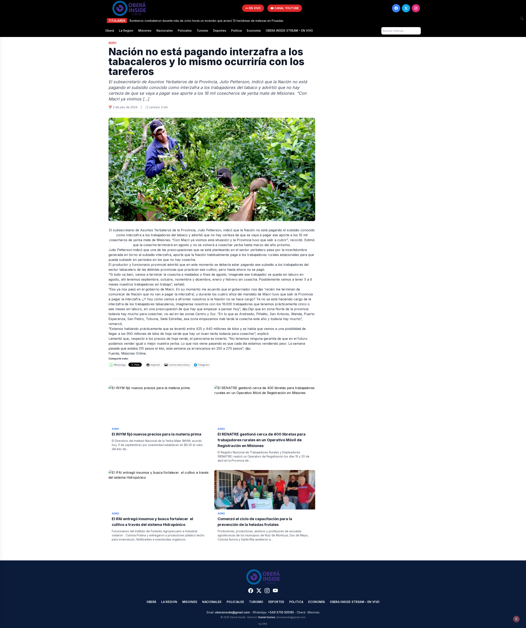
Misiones (144, 30)
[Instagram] (416, 8)
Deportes (219, 30)
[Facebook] (396, 8)
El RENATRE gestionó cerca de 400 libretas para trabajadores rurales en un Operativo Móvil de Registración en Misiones (262, 440)
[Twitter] (406, 8)
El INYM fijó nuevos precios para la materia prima (156, 434)
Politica (236, 30)
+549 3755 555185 (281, 612)
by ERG (263, 623)
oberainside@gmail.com (232, 612)
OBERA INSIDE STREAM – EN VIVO (289, 30)
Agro (112, 43)
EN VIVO (254, 8)
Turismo (202, 30)
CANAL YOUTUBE (286, 8)
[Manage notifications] (516, 619)
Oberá (109, 30)
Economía (254, 30)
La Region (126, 30)
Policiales (185, 30)
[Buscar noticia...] (522, 18)
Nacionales (164, 30)
